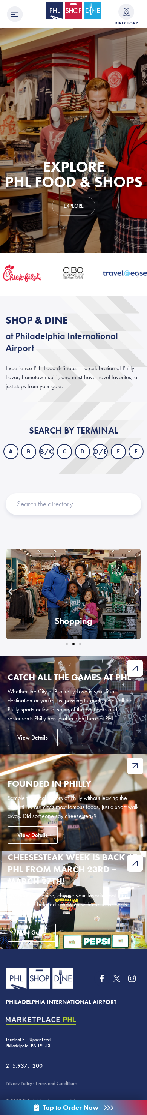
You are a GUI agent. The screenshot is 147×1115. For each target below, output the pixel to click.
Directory (126, 23)
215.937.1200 (24, 1065)
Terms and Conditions (56, 1083)
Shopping (73, 620)
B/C (46, 451)
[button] (8, 274)
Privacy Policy (19, 1083)
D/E (100, 451)
